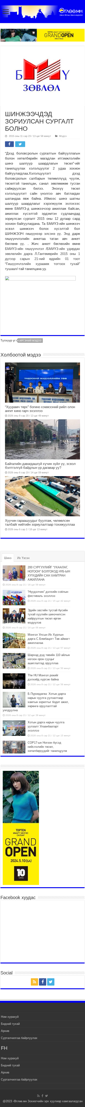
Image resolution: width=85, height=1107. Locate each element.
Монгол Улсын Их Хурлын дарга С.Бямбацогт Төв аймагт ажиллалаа (49, 639)
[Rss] (34, 982)
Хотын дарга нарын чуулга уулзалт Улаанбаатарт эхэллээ (46, 726)
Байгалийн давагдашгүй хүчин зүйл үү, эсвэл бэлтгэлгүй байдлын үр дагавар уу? (40, 466)
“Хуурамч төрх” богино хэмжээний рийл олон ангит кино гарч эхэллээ (40, 409)
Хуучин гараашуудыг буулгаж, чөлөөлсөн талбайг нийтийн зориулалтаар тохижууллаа (40, 522)
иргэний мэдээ (30, 340)
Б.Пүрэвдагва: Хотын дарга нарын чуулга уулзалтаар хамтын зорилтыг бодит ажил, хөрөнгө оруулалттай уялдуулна (36, 702)
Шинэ (8, 558)
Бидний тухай (10, 1024)
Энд (67, 234)
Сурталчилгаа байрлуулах (19, 1038)
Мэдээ (63, 136)
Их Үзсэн (23, 558)
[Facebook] (42, 982)
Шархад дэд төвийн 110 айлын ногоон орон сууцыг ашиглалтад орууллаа (49, 659)
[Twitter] (50, 982)
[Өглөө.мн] (42, 10)
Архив (5, 1031)
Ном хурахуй (10, 1016)
